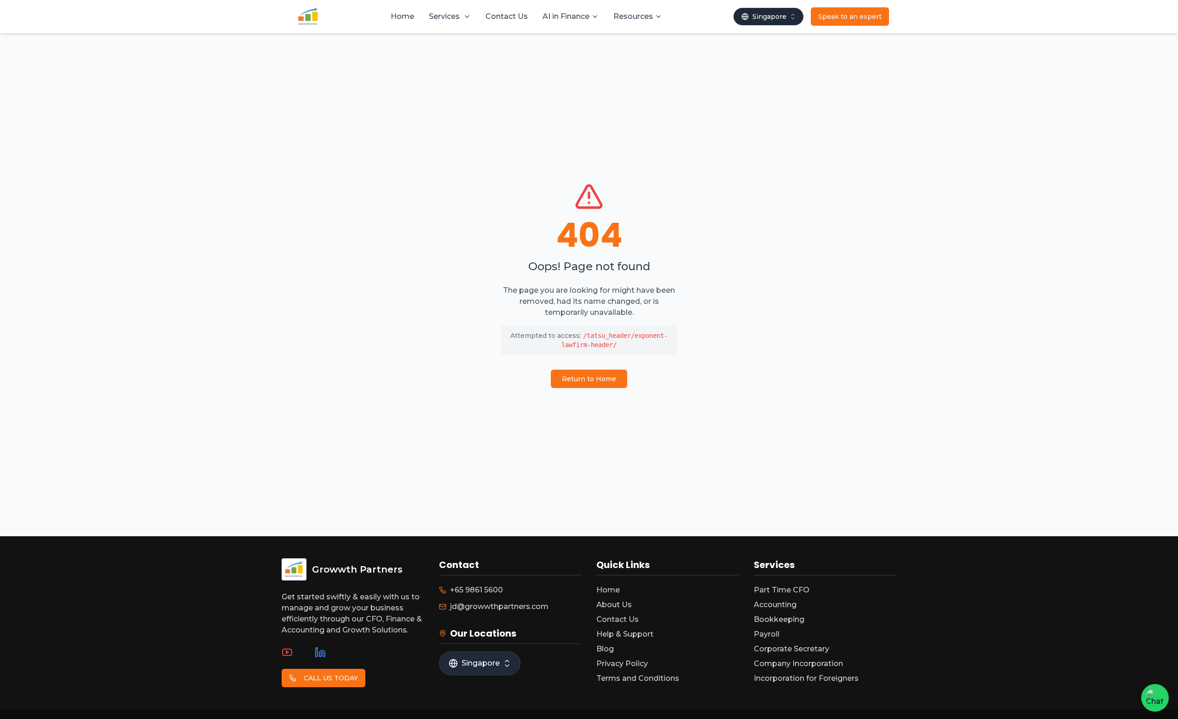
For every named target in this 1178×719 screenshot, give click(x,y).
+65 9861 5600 (476, 590)
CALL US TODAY (331, 678)
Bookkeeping (779, 619)
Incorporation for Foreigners (806, 678)
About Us (614, 604)
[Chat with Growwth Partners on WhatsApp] (1155, 698)
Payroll (767, 634)
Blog (605, 648)
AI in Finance (566, 16)
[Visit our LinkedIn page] (320, 652)
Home (402, 16)
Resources (633, 16)
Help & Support (624, 634)
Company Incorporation (798, 663)
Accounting (775, 604)
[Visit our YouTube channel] (287, 652)
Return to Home (589, 379)
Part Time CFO (781, 590)
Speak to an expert (850, 16)
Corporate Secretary (791, 648)
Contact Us (506, 16)
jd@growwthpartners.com (499, 606)
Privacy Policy (622, 663)
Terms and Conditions (637, 678)
